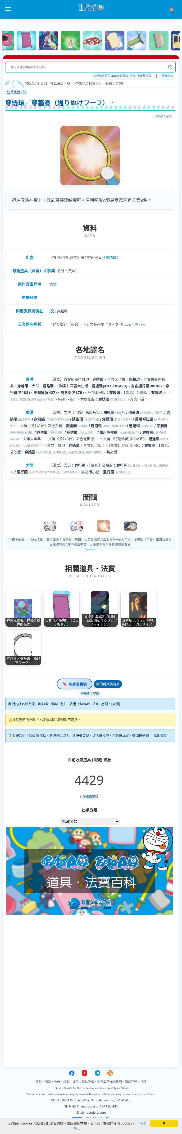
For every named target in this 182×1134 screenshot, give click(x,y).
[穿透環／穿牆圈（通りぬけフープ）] (103, 526)
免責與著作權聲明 (109, 1082)
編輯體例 (160, 736)
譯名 (76, 1082)
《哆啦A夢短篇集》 (87, 83)
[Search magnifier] (170, 67)
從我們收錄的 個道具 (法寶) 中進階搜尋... (123, 76)
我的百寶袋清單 (107, 684)
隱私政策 (88, 1082)
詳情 (115, 704)
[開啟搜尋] (173, 9)
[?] (112, 102)
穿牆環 (111, 257)
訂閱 (66, 1082)
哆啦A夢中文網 (36, 83)
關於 (39, 1082)
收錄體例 (89, 796)
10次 (53, 284)
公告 (57, 1082)
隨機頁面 (167, 76)
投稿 (143, 1082)
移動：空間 (164, 116)
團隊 (48, 1082)
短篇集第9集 (114, 83)
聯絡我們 (131, 1082)
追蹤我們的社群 (24, 720)
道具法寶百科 (60, 83)
